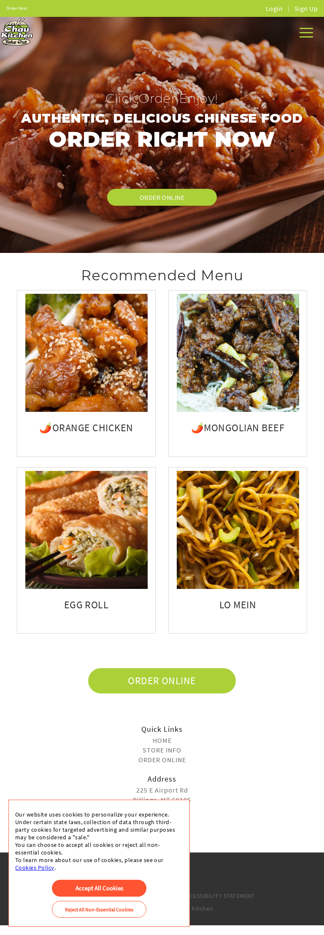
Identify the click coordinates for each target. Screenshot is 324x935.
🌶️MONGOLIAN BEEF (237, 427)
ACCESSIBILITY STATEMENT (219, 896)
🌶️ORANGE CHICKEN (86, 427)
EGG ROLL (86, 604)
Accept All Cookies (99, 888)
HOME (162, 740)
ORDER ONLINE (162, 197)
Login (274, 8)
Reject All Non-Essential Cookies (99, 909)
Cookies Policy (34, 867)
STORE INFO (162, 750)
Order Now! (17, 8)
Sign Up (306, 8)
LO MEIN (237, 604)
